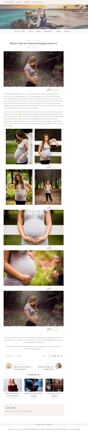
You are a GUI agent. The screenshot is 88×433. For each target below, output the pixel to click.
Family (31, 31)
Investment (28, 2)
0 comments (8, 356)
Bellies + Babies (20, 31)
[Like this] (14, 356)
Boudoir (58, 31)
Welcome (12, 2)
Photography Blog (38, 2)
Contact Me (19, 2)
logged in (16, 411)
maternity (29, 40)
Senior (38, 31)
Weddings (67, 31)
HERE (41, 349)
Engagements (48, 31)
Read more (12, 385)
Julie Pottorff (32, 47)
